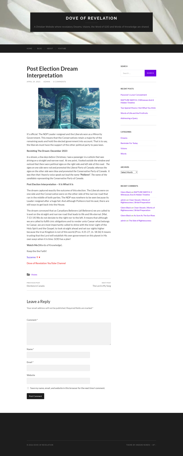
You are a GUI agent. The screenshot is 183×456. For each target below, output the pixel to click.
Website (31, 375)
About (50, 49)
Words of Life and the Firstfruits (134, 113)
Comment (32, 319)
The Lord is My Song (102, 284)
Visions (34, 274)
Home (29, 49)
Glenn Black (126, 192)
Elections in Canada (36, 284)
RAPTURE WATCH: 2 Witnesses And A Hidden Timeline (137, 101)
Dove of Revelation (91, 18)
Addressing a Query (129, 118)
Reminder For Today (129, 143)
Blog (39, 49)
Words (123, 153)
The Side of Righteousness (140, 220)
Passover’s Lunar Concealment (134, 95)
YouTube (62, 49)
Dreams (124, 138)
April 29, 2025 (33, 82)
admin (46, 82)
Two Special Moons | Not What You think (138, 108)
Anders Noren (143, 445)
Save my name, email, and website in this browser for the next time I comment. (67, 388)
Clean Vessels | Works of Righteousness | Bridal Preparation (135, 201)
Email (30, 362)
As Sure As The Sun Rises (144, 215)
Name (30, 349)
